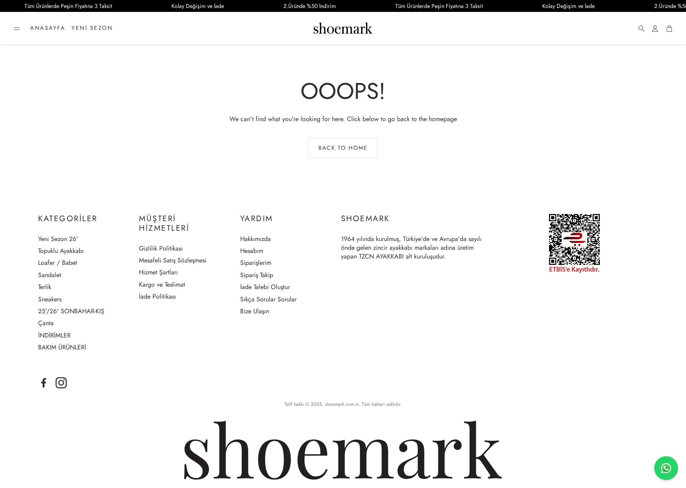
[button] (17, 28)
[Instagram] (61, 382)
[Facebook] (43, 382)
